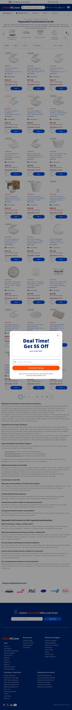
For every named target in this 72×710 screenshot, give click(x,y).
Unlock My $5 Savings (36, 368)
